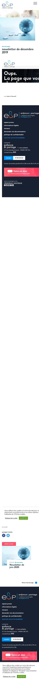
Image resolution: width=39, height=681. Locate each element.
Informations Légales (9, 607)
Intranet (5, 610)
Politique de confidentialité (12, 616)
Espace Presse (7, 604)
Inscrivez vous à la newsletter (12, 619)
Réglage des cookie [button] (9, 676)
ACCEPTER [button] (21, 676)
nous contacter (21, 629)
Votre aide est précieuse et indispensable (17, 655)
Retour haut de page (28, 582)
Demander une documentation (13, 613)
